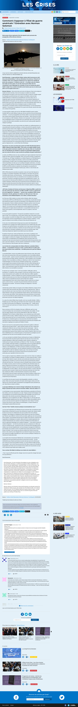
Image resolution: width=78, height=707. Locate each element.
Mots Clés (20, 12)
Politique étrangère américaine (10, 28)
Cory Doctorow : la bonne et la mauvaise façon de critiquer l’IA (70, 70)
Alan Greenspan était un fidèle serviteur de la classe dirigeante (70, 78)
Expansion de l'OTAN (69, 99)
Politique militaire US (20, 28)
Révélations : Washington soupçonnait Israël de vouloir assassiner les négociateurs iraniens (70, 528)
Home (3, 14)
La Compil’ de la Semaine (29, 649)
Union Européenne (69, 108)
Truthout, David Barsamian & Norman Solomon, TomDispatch (20, 39)
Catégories (13, 12)
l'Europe (67, 533)
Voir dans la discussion (9, 552)
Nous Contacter (29, 12)
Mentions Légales (36, 705)
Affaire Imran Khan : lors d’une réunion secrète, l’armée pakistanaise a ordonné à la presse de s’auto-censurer (33, 664)
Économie (67, 516)
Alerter (15, 573)
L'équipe (12, 705)
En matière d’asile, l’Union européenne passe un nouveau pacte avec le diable (70, 536)
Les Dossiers (5, 12)
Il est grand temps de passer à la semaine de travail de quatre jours (69, 519)
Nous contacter (5, 705)
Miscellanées (34, 656)
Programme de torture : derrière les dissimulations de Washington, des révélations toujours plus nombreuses (32, 677)
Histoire (67, 84)
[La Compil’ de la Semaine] (11, 653)
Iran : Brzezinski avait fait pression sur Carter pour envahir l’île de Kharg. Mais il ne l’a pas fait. (70, 88)
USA (25, 28)
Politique (67, 76)
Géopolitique (8, 14)
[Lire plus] (21, 507)
